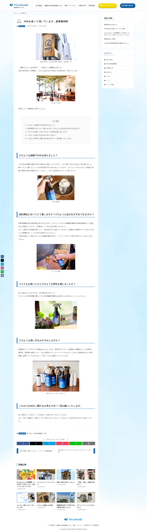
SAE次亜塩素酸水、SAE (39, 433)
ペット (108, 80)
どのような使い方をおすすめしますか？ (42, 135)
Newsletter (109, 59)
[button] (23, 443)
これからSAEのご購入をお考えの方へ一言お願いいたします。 (50, 138)
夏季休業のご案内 (109, 39)
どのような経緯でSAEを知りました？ (41, 125)
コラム (108, 76)
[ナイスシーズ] (19, 6)
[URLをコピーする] (88, 443)
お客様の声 (21, 26)
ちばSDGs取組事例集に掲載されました (116, 43)
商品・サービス (77, 525)
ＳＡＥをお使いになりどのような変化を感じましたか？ (48, 132)
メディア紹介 (110, 84)
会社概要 (51, 525)
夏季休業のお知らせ (110, 24)
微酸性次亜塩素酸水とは (63, 525)
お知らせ (109, 72)
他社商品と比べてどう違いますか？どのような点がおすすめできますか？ (54, 128)
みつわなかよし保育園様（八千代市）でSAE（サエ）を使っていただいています (116, 34)
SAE (30, 433)
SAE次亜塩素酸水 (111, 64)
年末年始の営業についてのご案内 (114, 28)
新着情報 (95, 525)
